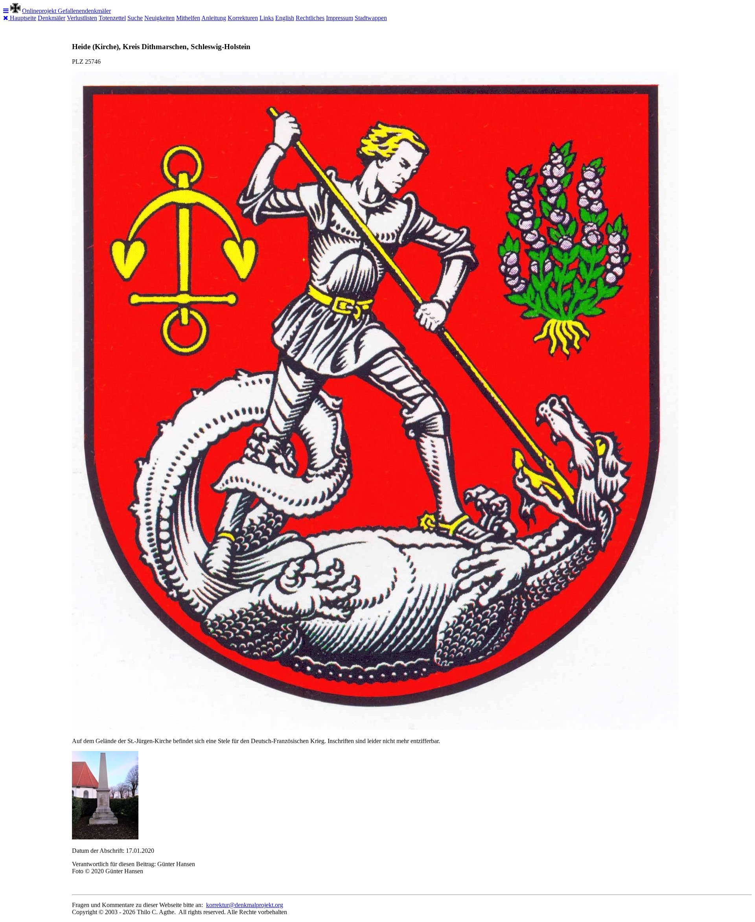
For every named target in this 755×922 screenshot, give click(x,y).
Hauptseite (23, 18)
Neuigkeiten (159, 18)
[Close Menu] (6, 18)
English (284, 18)
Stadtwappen (371, 18)
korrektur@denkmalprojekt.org (244, 905)
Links (267, 18)
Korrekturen (243, 18)
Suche (135, 18)
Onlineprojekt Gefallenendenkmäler (66, 10)
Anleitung (213, 18)
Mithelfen (188, 18)
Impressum (339, 18)
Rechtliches (310, 18)
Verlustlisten (82, 18)
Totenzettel (112, 18)
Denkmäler (51, 18)
